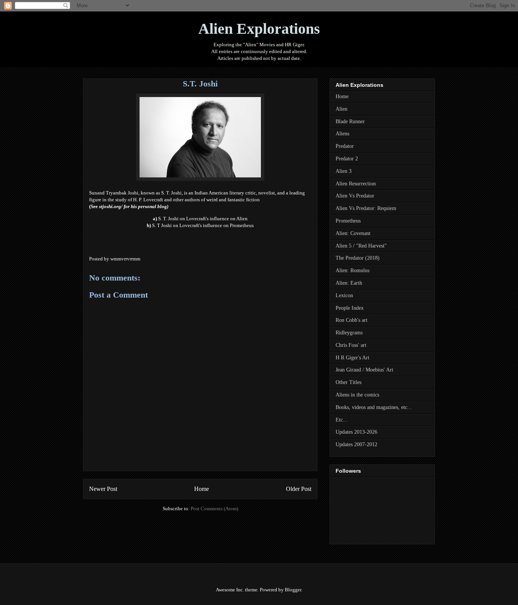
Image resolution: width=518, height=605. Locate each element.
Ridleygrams (349, 332)
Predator (345, 146)
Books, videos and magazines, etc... (374, 407)
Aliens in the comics (357, 395)
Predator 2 (347, 158)
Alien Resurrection (356, 184)
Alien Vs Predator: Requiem (366, 208)
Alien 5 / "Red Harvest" (361, 246)
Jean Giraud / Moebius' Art (364, 370)
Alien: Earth (349, 283)
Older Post (298, 489)
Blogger (293, 589)
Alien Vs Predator (355, 196)
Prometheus (348, 221)
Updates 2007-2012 (356, 444)
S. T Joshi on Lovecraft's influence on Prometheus (203, 225)
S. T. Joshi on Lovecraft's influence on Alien (203, 218)
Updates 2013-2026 (356, 432)
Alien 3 (344, 171)
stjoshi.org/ (110, 206)
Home (201, 489)
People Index (350, 308)
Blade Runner (350, 121)
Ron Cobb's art (351, 320)
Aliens (342, 133)
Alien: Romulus (352, 270)
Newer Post (103, 489)
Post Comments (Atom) (214, 508)
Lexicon (344, 295)
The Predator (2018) (358, 258)
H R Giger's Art (352, 357)
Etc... (341, 420)
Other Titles (348, 382)
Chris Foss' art (351, 345)
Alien (341, 109)
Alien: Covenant (353, 233)
